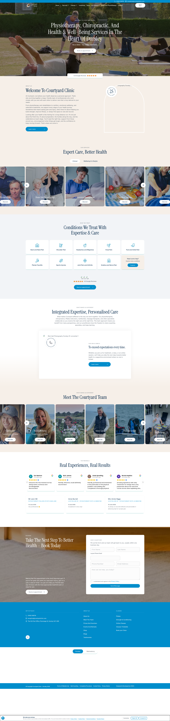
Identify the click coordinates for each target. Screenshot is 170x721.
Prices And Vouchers (90, 623)
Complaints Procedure (86, 686)
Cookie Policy (97, 686)
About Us (86, 616)
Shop (85, 630)
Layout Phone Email (96, 553)
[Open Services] (68, 5)
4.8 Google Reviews (80, 75)
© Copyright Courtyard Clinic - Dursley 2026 (38, 686)
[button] (26, 185)
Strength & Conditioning (123, 620)
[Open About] (60, 5)
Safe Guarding (74, 686)
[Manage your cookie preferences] (2, 718)
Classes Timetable (122, 627)
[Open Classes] (76, 5)
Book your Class (121, 630)
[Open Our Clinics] (99, 5)
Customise (126, 718)
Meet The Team (88, 620)
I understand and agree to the (106, 581)
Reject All (134, 718)
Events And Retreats (90, 627)
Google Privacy (100, 718)
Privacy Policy (115, 581)
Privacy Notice (106, 686)
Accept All (143, 718)
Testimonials (87, 637)
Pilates (118, 616)
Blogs (85, 634)
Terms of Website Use (63, 686)
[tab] (75, 161)
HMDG (132, 686)
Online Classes (121, 623)
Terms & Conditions (91, 718)
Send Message (115, 586)
